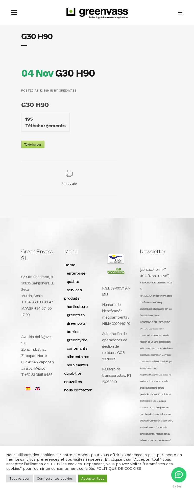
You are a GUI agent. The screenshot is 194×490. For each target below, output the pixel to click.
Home (70, 264)
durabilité (72, 373)
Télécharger (32, 144)
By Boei (177, 486)
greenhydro (77, 340)
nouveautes (77, 365)
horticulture (77, 306)
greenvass (68, 90)
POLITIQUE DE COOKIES (118, 468)
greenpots (76, 323)
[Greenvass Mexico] (178, 474)
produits (71, 298)
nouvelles (73, 381)
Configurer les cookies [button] (55, 478)
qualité (73, 281)
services (74, 289)
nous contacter (78, 390)
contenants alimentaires (78, 352)
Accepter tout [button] (92, 478)
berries (73, 331)
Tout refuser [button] (19, 478)
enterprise (76, 273)
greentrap (76, 315)
